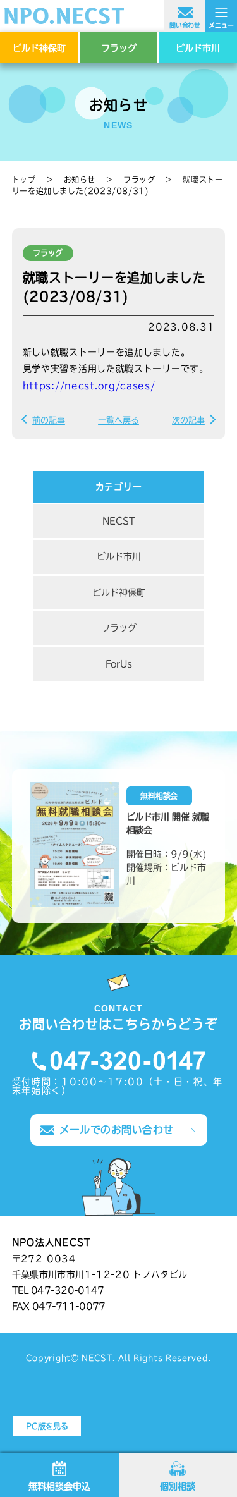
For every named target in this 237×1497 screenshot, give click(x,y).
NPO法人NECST (118, 16)
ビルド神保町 (39, 48)
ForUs (119, 663)
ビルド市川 (198, 48)
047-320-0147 (118, 1061)
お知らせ (79, 179)
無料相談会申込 (59, 1486)
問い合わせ (184, 25)
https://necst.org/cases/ (89, 385)
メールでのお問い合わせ (116, 1130)
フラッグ (119, 48)
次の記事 (188, 420)
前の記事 (48, 420)
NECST (118, 520)
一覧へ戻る (118, 420)
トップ (24, 179)
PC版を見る (47, 1426)
